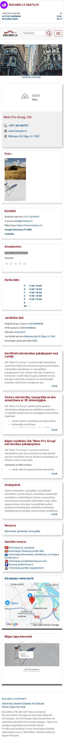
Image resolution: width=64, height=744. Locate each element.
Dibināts (9, 332)
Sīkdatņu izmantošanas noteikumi (23, 703)
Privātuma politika (13, 707)
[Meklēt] (49, 33)
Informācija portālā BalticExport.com (27, 561)
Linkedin (9, 234)
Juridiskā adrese (14, 336)
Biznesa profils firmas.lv (20, 564)
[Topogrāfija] (15, 168)
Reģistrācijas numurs (17, 323)
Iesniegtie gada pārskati (18, 340)
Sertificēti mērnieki (31, 77)
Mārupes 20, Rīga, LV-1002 (23, 136)
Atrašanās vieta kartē (19, 578)
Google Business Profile (18, 229)
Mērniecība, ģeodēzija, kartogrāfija (22, 531)
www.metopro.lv (17, 131)
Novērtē (9, 258)
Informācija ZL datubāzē (21, 547)
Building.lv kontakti (14, 698)
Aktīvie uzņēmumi (11, 16)
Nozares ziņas (10, 19)
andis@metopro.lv (23, 221)
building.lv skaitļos (24, 4)
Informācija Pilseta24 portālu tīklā (26, 551)
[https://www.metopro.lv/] (32, 661)
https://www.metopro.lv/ (29, 225)
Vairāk (54, 386)
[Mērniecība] (15, 190)
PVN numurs (12, 327)
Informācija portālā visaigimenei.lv (26, 568)
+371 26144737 (18, 125)
